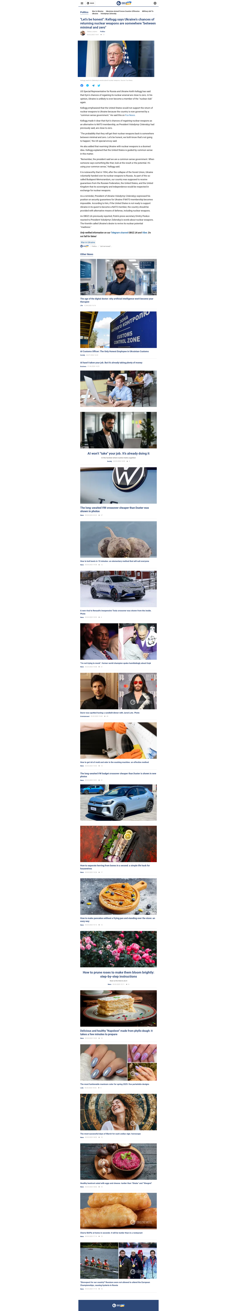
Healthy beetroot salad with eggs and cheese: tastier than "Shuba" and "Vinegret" (116, 1183)
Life (81, 305)
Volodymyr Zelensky (108, 14)
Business (83, 366)
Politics (102, 31)
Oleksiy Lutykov (92, 31)
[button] (116, 59)
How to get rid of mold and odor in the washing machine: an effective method (114, 762)
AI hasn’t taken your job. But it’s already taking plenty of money (111, 362)
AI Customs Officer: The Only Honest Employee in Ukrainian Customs (114, 351)
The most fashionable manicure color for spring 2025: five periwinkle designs (114, 1084)
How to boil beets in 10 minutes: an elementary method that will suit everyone (114, 561)
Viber (144, 232)
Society (82, 355)
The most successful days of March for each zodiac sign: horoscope (110, 1134)
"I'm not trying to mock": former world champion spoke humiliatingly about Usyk (115, 663)
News (82, 515)
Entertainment (84, 716)
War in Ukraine (97, 11)
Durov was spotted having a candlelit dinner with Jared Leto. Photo (109, 713)
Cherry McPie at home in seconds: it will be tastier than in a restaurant (111, 1233)
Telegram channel (119, 232)
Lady (81, 1088)
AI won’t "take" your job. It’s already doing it (118, 453)
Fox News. (130, 115)
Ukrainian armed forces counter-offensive (123, 11)
